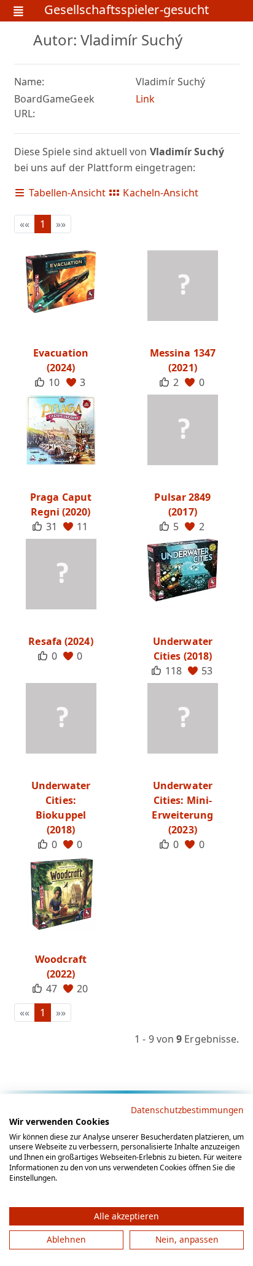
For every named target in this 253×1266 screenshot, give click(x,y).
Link (145, 99)
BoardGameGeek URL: (54, 106)
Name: (29, 81)
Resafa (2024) (60, 641)
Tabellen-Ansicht (66, 192)
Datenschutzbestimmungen (187, 1110)
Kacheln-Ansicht (159, 192)
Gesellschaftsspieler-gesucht (126, 11)
